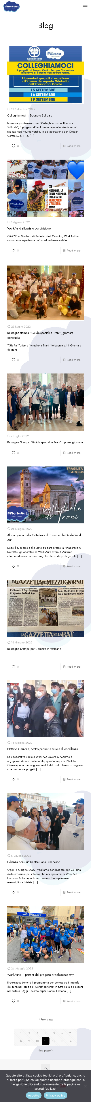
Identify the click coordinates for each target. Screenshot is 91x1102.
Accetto (33, 1095)
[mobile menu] (85, 6)
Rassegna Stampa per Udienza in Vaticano (34, 649)
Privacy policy (55, 1095)
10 (37, 1041)
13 (62, 1041)
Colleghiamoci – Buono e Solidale (29, 115)
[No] (85, 1086)
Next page (44, 1050)
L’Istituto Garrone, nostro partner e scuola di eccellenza (42, 749)
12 (53, 1041)
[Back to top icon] (45, 1068)
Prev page (47, 1019)
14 (70, 1041)
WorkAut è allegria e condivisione (29, 228)
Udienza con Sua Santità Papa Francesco (33, 862)
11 (45, 1041)
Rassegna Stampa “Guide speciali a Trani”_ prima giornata (45, 442)
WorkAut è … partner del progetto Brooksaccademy (40, 975)
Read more (73, 146)
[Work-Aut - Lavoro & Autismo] (11, 6)
